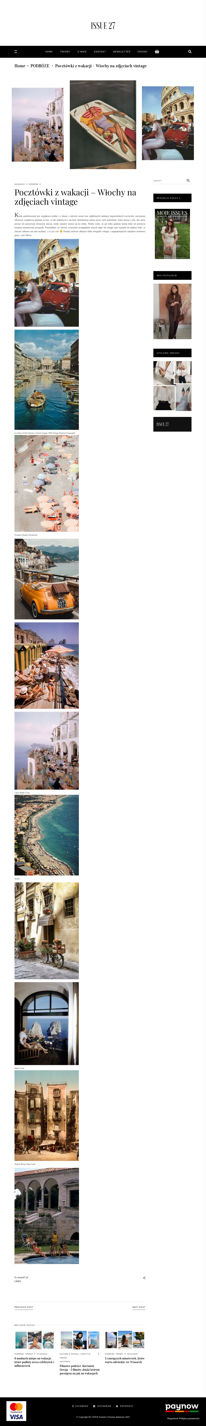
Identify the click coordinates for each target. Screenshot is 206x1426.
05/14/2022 (132, 1354)
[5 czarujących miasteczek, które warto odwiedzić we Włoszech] (125, 1340)
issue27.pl (23, 1277)
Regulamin (172, 1418)
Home (19, 66)
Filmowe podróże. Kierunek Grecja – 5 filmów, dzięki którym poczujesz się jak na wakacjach (80, 1369)
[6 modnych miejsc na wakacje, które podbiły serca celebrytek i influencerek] (34, 1340)
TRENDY (29, 1354)
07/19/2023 (42, 1354)
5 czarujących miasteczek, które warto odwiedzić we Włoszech (125, 1360)
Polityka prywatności (189, 1418)
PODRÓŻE (40, 66)
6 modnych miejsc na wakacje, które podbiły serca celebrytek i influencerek (34, 1362)
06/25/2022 (65, 1361)
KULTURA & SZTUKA (69, 1354)
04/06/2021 (19, 184)
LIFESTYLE (85, 1354)
